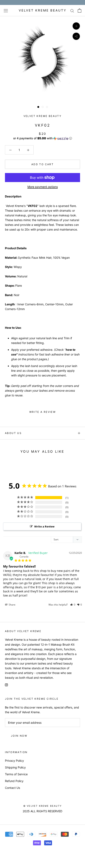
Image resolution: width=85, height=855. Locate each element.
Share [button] (11, 604)
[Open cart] (79, 10)
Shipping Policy (15, 767)
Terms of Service (16, 774)
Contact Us (12, 787)
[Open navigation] (6, 10)
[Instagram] (6, 684)
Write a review (42, 411)
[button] (42, 138)
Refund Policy (14, 781)
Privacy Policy (14, 760)
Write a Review (44, 526)
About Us (13, 433)
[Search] (72, 10)
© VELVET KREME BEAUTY (42, 805)
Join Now (19, 735)
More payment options (42, 186)
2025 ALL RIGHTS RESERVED (42, 811)
